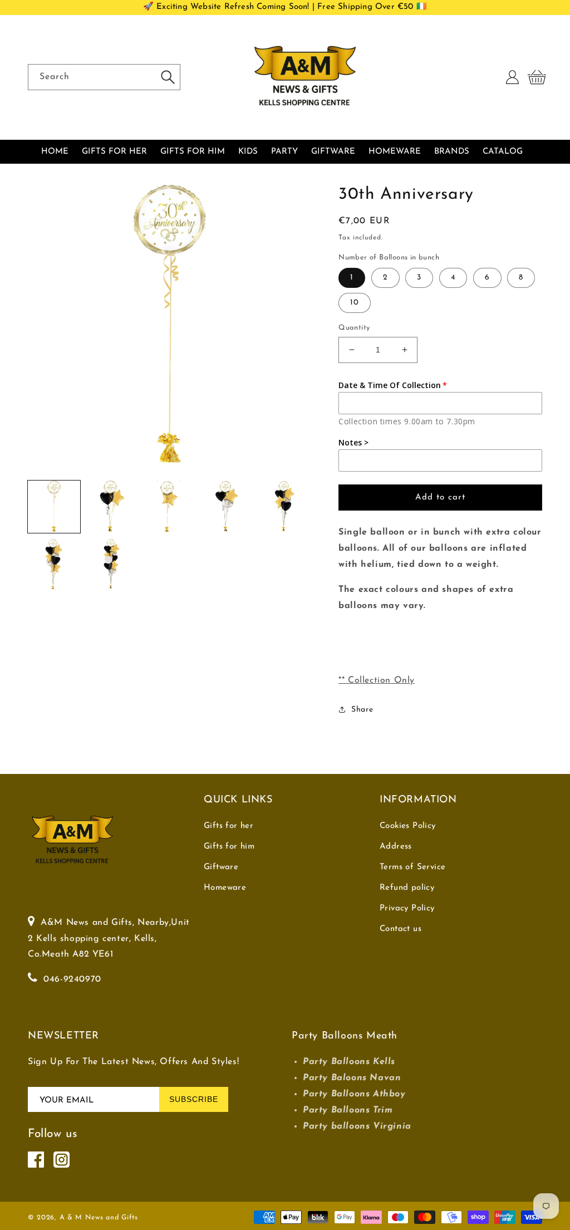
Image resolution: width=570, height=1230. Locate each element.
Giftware (221, 867)
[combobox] (104, 77)
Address (396, 846)
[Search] (167, 77)
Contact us (400, 929)
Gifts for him (229, 846)
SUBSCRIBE (193, 1099)
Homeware (225, 888)
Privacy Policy (407, 908)
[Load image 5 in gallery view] (285, 507)
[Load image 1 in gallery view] (54, 507)
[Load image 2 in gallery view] (112, 507)
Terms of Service (412, 867)
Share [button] (362, 709)
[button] (536, 77)
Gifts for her (228, 826)
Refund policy (407, 888)
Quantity (354, 327)
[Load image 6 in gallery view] (54, 564)
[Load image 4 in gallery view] (227, 507)
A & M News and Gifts (99, 1217)
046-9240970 (72, 979)
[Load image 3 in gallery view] (169, 507)
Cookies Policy (408, 826)
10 (354, 302)
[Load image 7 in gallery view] (112, 564)
